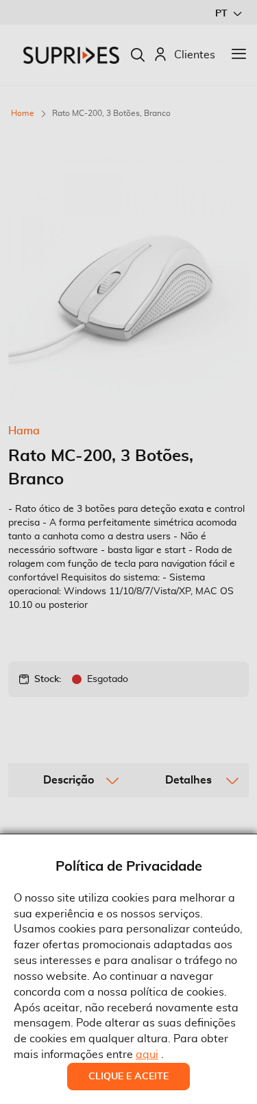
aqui (147, 1054)
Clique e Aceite (128, 1076)
